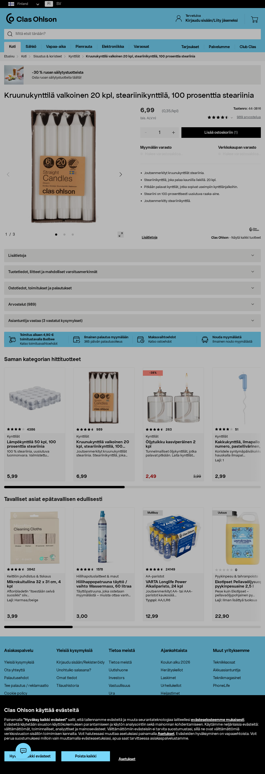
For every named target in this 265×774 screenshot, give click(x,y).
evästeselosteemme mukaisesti (217, 720)
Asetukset (166, 734)
